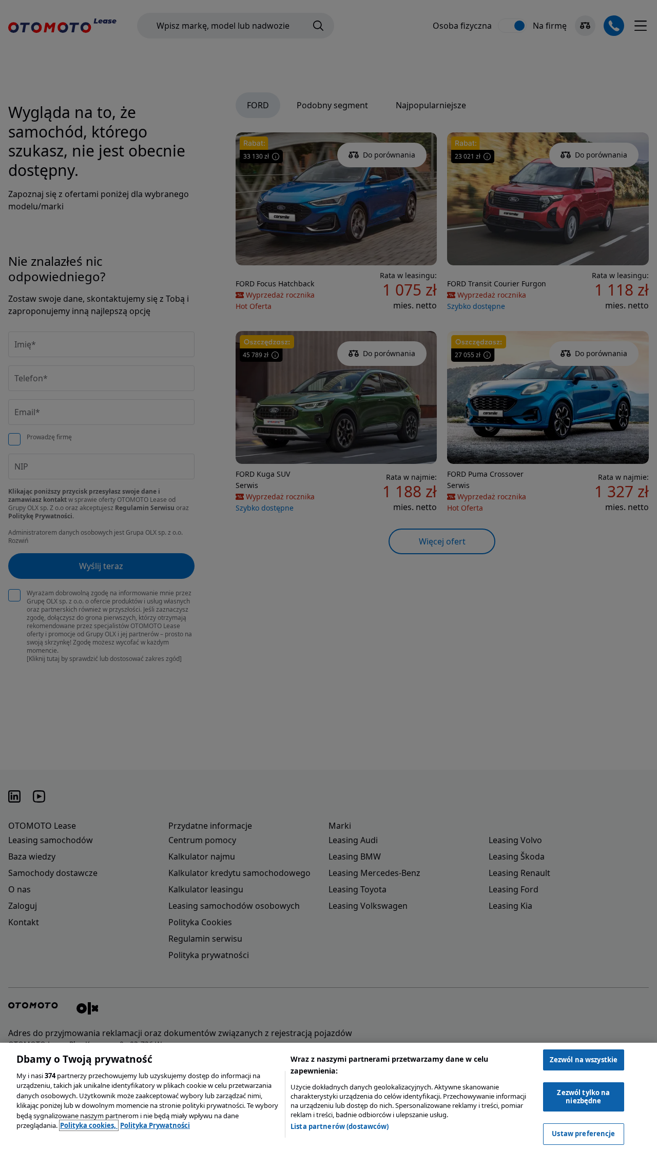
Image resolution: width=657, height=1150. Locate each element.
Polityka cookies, (89, 1125)
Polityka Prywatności (155, 1125)
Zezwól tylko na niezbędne (583, 1096)
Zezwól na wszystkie (583, 1059)
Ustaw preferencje (583, 1133)
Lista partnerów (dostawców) (340, 1126)
